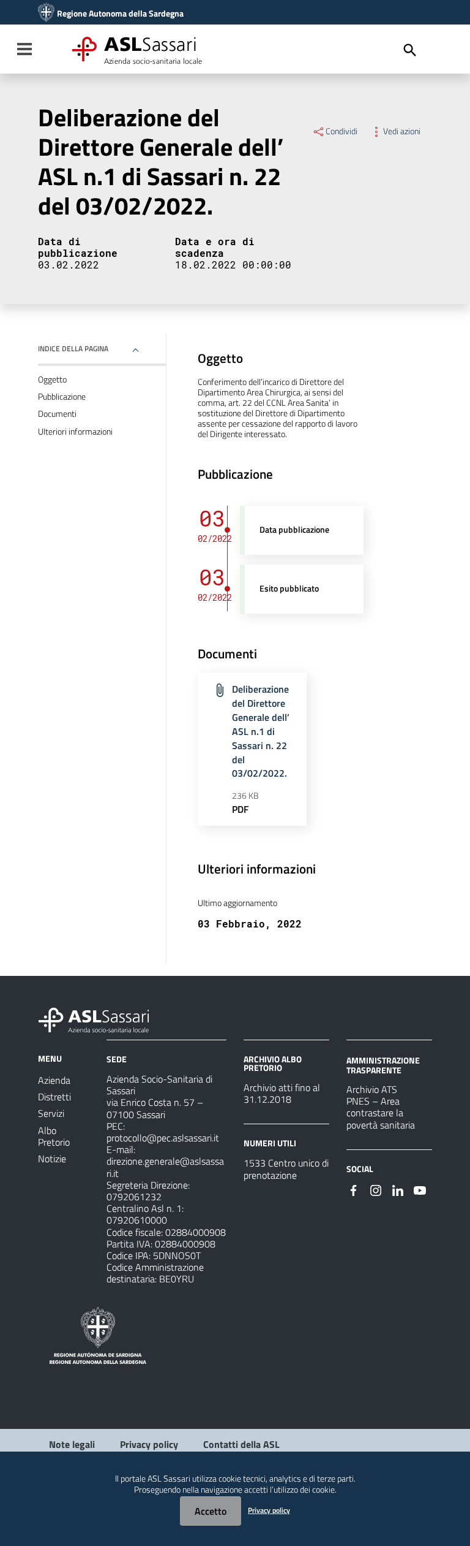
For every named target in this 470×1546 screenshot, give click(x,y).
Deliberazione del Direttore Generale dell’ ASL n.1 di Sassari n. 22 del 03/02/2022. (260, 731)
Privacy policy (149, 1444)
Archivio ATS (371, 1089)
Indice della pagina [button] (73, 348)
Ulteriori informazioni (75, 431)
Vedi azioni (401, 131)
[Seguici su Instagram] (375, 1189)
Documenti (57, 414)
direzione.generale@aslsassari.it (165, 1167)
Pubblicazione (62, 396)
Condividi (341, 131)
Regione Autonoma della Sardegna (120, 13)
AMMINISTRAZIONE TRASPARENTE (383, 1065)
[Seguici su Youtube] (419, 1189)
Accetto (210, 1511)
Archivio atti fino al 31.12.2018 (282, 1093)
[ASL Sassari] (46, 13)
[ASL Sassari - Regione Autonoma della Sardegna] (101, 1018)
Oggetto (52, 379)
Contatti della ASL (241, 1444)
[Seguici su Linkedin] (397, 1189)
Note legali (72, 1444)
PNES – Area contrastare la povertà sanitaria (380, 1113)
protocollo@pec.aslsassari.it (162, 1137)
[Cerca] (410, 50)
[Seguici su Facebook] (353, 1189)
